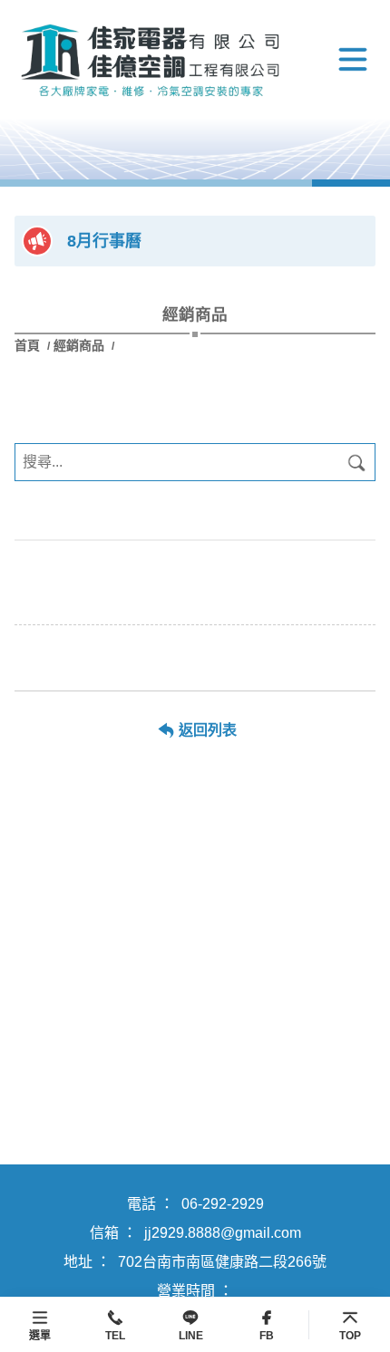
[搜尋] (356, 462)
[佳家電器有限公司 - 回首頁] (151, 59)
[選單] (352, 59)
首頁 (29, 345)
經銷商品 (79, 345)
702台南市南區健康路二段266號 (222, 1262)
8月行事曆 (104, 241)
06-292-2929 (222, 1204)
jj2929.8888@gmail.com (222, 1233)
